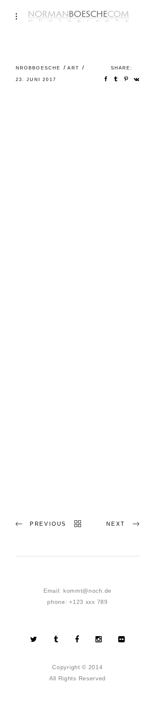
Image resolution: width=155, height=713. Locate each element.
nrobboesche (38, 67)
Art (73, 67)
